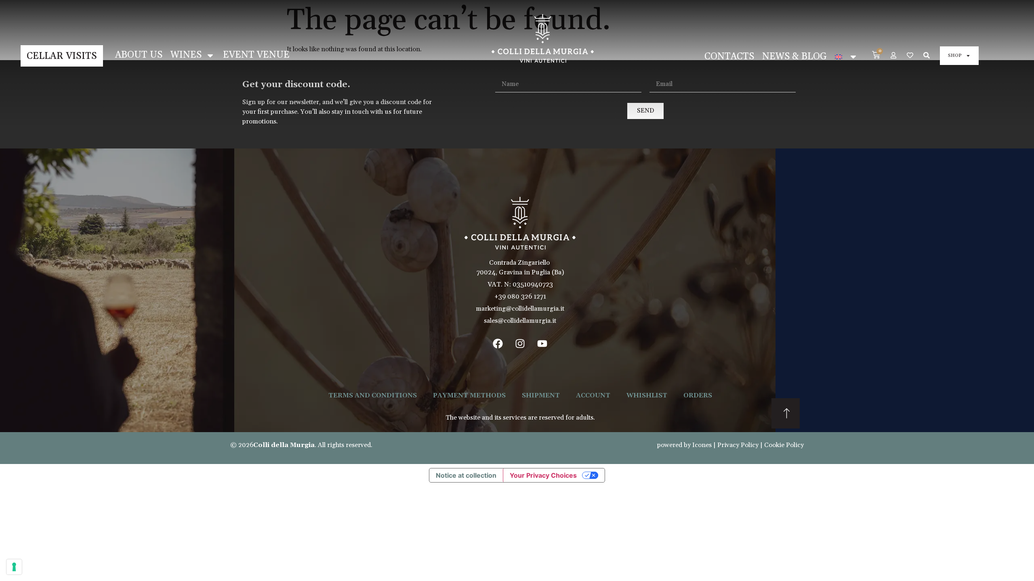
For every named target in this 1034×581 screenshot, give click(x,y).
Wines (186, 55)
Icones (702, 445)
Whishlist (646, 395)
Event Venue (256, 55)
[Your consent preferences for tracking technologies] (14, 567)
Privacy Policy (738, 445)
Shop (955, 55)
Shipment (541, 395)
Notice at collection (466, 475)
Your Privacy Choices (543, 475)
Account (593, 395)
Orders (697, 395)
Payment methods (469, 395)
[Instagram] (520, 344)
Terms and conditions (372, 395)
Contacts (729, 57)
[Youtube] (542, 344)
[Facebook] (498, 344)
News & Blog (794, 57)
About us (138, 55)
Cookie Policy (784, 445)
